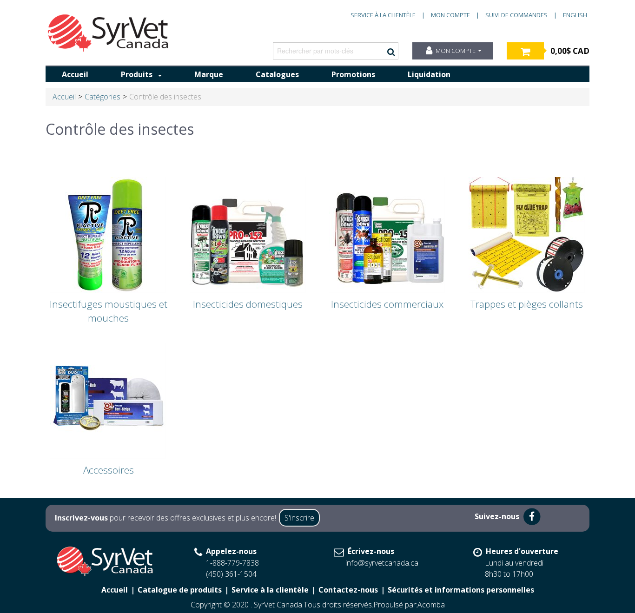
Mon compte (450, 15)
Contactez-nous (348, 590)
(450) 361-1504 (231, 574)
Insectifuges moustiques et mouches (108, 310)
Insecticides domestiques (248, 303)
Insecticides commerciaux (387, 303)
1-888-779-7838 (232, 563)
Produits (136, 74)
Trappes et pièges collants (526, 303)
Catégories (102, 97)
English (575, 15)
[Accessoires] (108, 400)
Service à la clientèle (383, 15)
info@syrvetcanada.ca (381, 563)
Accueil (75, 74)
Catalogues (277, 74)
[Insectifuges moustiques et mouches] (108, 234)
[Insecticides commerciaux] (387, 234)
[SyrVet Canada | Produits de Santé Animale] (108, 33)
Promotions (353, 74)
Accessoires (108, 469)
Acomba (431, 605)
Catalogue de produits (180, 590)
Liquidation (429, 74)
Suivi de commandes (516, 15)
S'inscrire (299, 518)
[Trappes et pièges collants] (527, 234)
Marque (208, 74)
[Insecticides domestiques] (248, 234)
